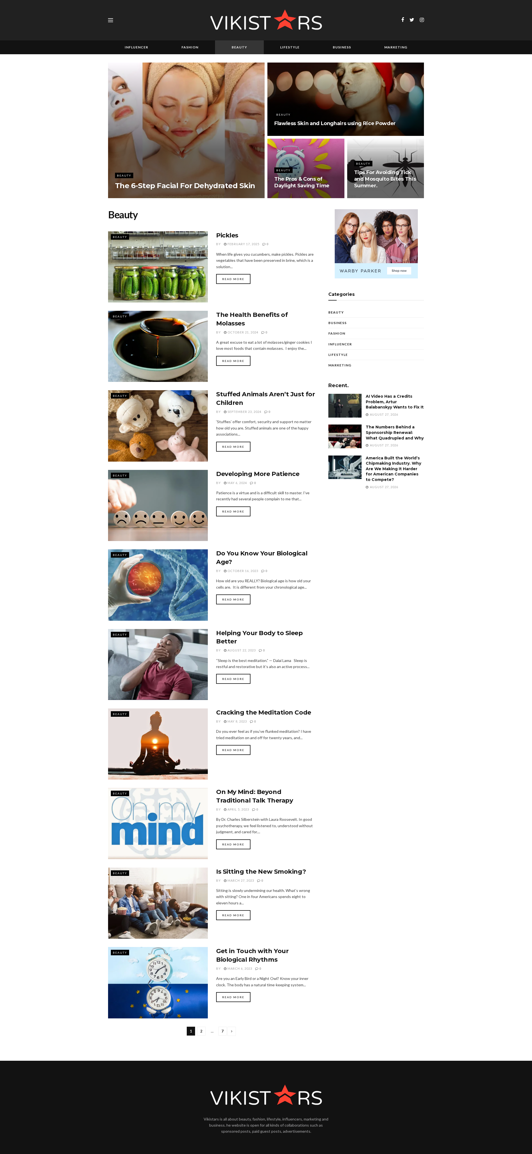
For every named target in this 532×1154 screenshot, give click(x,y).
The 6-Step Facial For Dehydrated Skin (185, 185)
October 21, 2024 (242, 332)
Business (342, 47)
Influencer (136, 47)
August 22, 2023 (241, 650)
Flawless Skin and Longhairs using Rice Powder (335, 123)
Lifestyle (290, 47)
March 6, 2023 (239, 968)
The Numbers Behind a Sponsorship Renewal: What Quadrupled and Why (395, 432)
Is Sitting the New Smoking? (261, 871)
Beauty (239, 47)
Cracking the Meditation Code (263, 712)
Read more (233, 279)
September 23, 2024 (244, 411)
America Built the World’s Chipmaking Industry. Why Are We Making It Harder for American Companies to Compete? (393, 469)
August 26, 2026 (140, 196)
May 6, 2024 (237, 483)
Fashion (189, 47)
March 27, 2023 (240, 880)
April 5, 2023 (238, 809)
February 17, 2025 (243, 244)
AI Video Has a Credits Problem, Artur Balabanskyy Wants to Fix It (395, 402)
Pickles (227, 235)
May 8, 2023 (237, 721)
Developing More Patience (257, 474)
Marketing (395, 47)
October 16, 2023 (242, 571)
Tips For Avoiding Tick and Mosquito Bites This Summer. (385, 179)
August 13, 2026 (291, 196)
